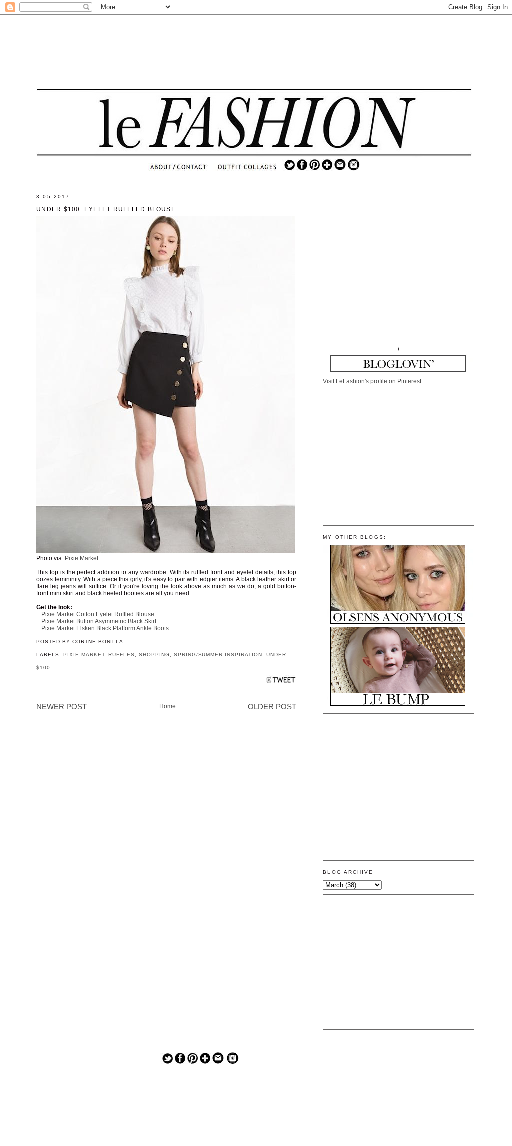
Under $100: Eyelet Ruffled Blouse (106, 209)
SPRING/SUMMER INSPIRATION (218, 654)
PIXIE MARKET (84, 654)
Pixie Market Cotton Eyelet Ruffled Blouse (98, 614)
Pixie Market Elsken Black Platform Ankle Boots (105, 628)
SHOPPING (154, 654)
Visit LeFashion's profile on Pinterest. (373, 381)
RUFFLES (121, 654)
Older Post (272, 707)
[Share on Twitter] (281, 682)
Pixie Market (81, 558)
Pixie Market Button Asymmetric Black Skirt (99, 621)
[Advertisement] (254, 52)
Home (168, 706)
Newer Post (61, 707)
